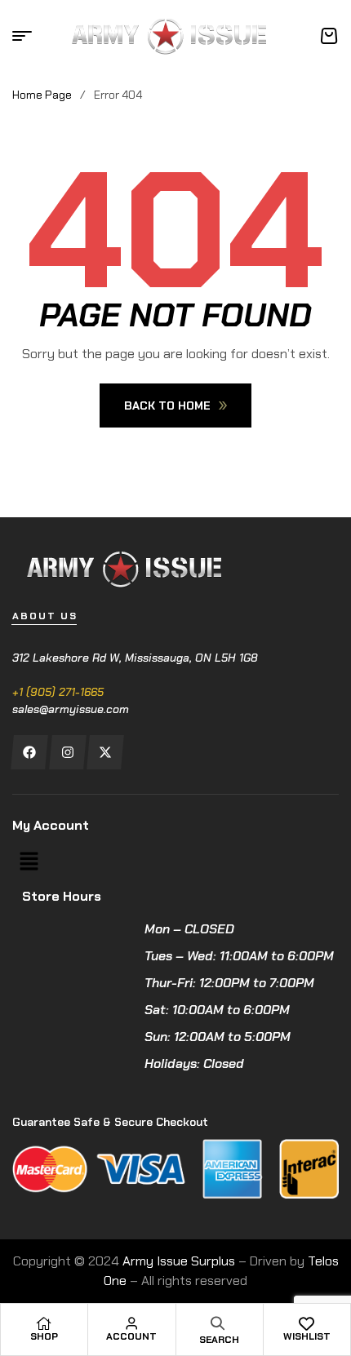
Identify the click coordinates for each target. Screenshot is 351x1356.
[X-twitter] (105, 752)
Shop (44, 1336)
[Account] (131, 1323)
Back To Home (167, 405)
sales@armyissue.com (70, 709)
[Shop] (44, 1323)
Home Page (42, 94)
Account (131, 1336)
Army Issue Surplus (178, 1261)
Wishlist (307, 1336)
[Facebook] (29, 752)
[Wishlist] (307, 1323)
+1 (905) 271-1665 (58, 692)
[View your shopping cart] (329, 36)
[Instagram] (67, 752)
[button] (28, 862)
